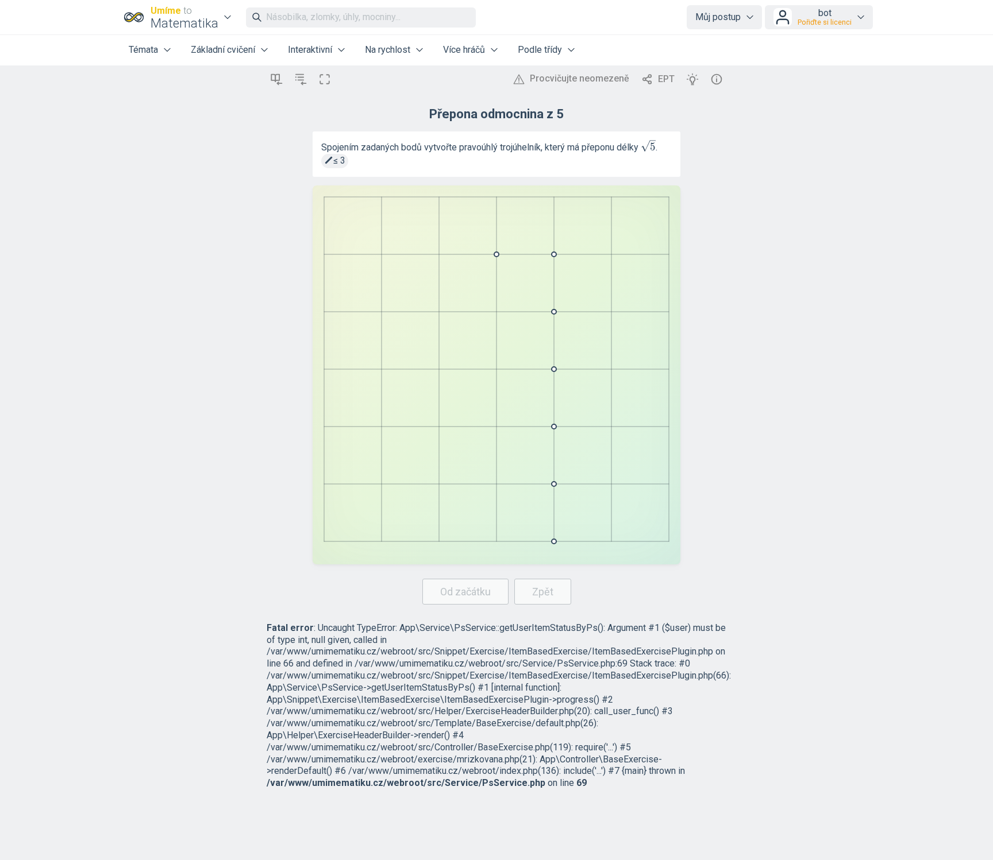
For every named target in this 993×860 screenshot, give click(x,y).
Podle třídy (540, 49)
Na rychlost (387, 49)
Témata (143, 49)
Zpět (542, 592)
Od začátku (465, 592)
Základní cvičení (223, 49)
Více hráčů (464, 49)
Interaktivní (310, 49)
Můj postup (718, 16)
